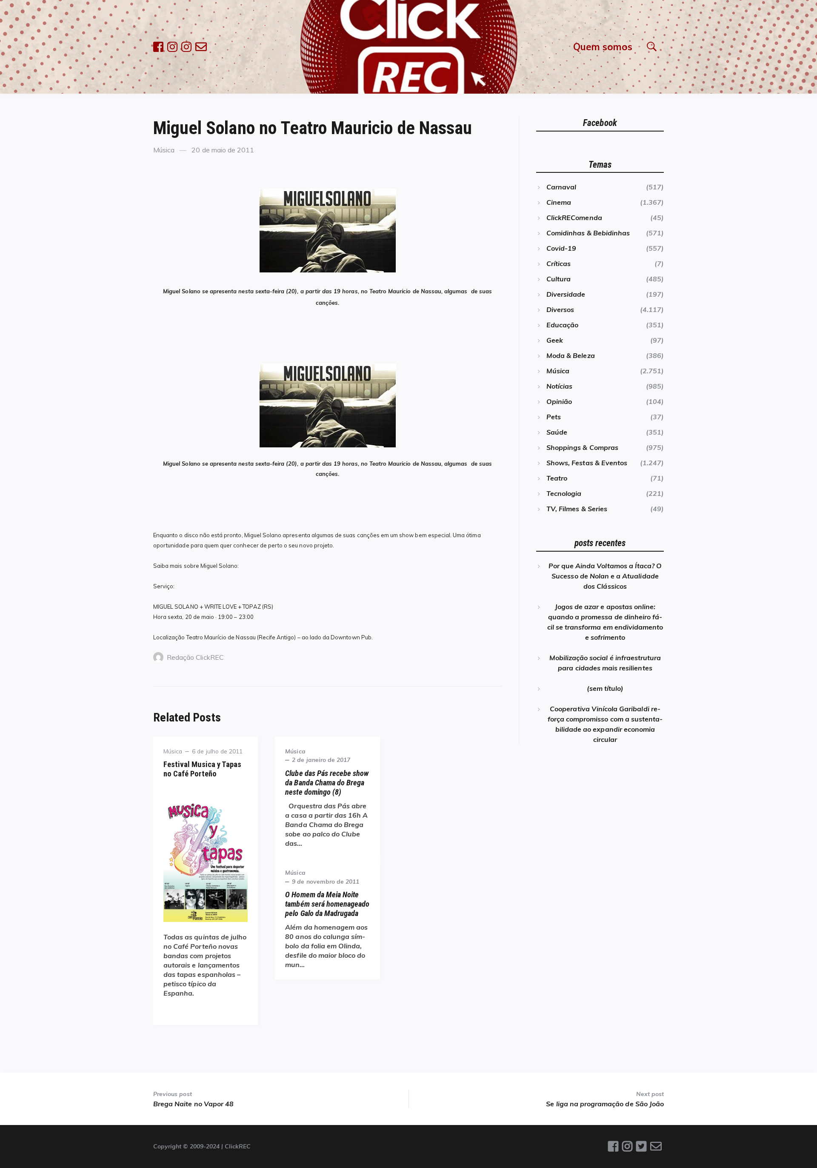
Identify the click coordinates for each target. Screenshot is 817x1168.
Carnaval (561, 187)
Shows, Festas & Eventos (586, 462)
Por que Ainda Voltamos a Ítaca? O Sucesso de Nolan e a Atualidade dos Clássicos (605, 575)
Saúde (556, 432)
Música (163, 150)
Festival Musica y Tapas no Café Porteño (202, 769)
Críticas (558, 263)
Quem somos (602, 46)
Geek (554, 340)
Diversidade (566, 294)
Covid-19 (561, 248)
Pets (553, 416)
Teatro (556, 478)
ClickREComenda (574, 217)
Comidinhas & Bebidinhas (588, 233)
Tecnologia (563, 493)
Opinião (559, 401)
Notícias (559, 386)
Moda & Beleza (570, 355)
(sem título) (605, 688)
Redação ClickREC (195, 657)
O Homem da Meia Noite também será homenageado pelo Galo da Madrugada (327, 904)
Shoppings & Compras (582, 447)
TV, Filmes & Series (576, 508)
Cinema (558, 202)
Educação (562, 325)
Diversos (560, 309)
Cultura (558, 279)
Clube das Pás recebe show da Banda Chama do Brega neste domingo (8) (327, 782)
